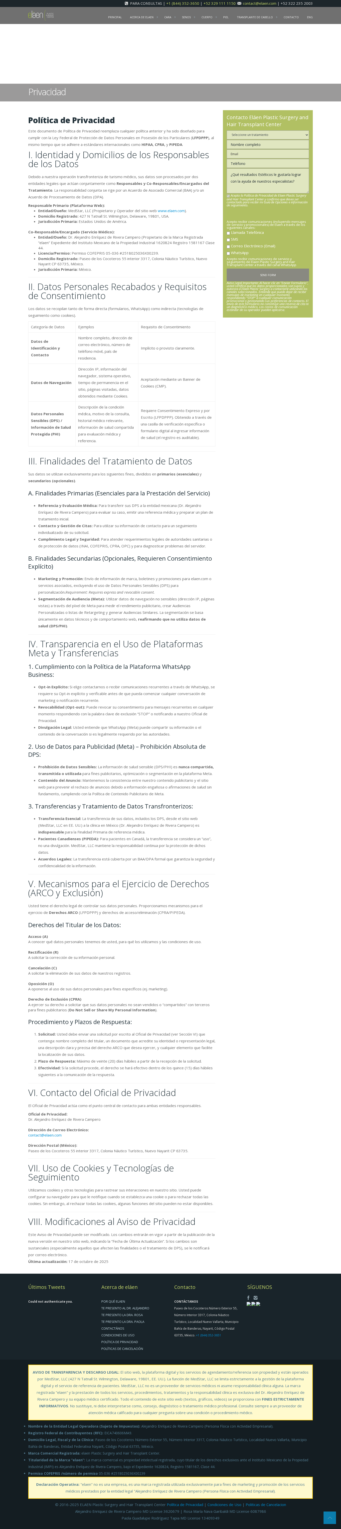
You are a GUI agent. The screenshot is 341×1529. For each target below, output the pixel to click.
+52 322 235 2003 (297, 3)
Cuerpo (206, 17)
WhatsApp (240, 252)
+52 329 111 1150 (220, 3)
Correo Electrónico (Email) (253, 245)
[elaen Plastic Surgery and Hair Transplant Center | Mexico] (41, 14)
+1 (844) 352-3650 (183, 3)
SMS (234, 239)
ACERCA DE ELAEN (142, 17)
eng (310, 17)
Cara (167, 17)
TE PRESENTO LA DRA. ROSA (122, 1315)
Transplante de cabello (255, 17)
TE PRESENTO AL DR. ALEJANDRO (125, 1308)
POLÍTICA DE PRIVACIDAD (119, 1342)
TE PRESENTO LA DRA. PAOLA (122, 1321)
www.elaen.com (171, 210)
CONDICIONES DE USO (118, 1335)
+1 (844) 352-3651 (208, 1335)
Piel (226, 17)
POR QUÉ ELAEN (113, 1301)
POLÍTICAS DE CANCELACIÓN (122, 1348)
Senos (186, 17)
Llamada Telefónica (247, 232)
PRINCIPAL (115, 17)
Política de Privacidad (185, 1504)
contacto (291, 17)
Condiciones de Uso (224, 1504)
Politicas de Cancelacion (266, 1504)
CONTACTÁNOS (112, 1328)
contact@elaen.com (259, 3)
